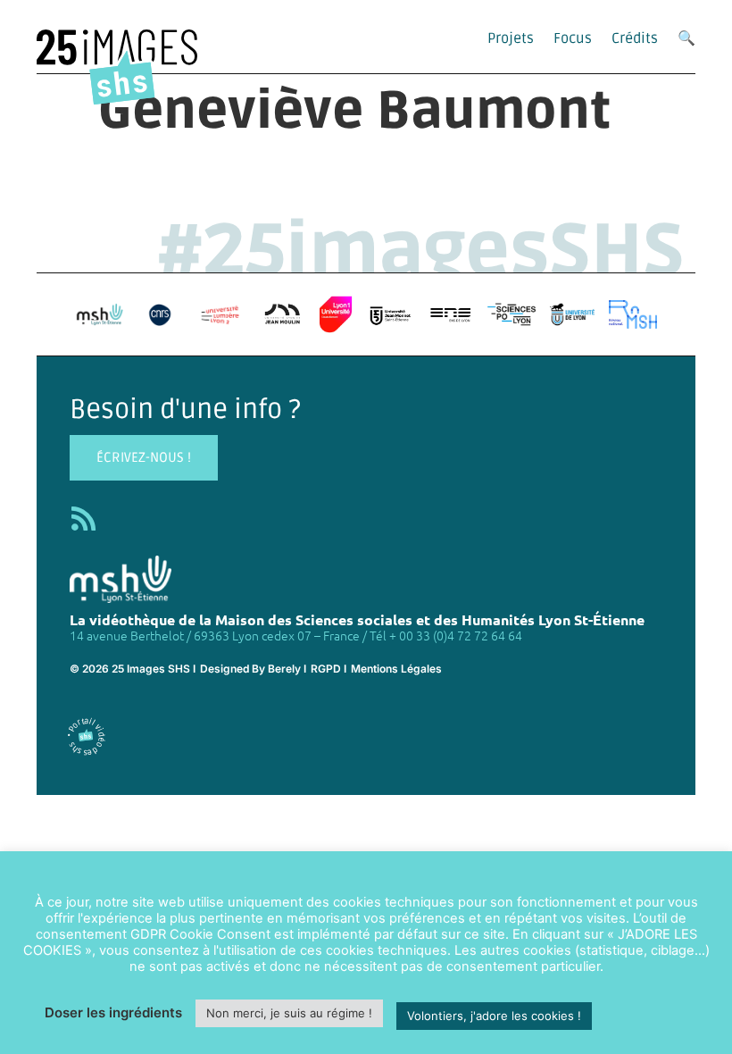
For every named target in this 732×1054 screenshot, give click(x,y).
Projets (510, 38)
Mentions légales (396, 668)
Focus (572, 38)
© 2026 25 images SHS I (132, 668)
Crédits (634, 38)
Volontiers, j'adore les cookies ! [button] (494, 1015)
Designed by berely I (253, 668)
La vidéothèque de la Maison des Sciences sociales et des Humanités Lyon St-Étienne (357, 619)
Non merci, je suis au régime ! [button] (289, 1013)
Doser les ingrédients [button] (113, 1012)
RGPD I (328, 668)
